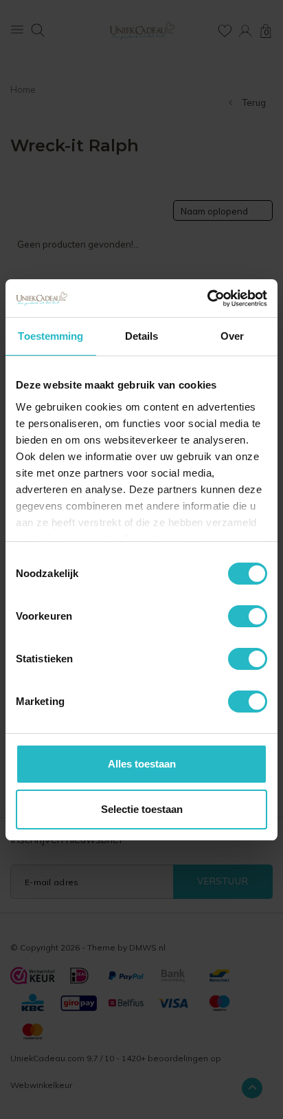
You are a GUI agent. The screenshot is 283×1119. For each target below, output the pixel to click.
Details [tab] (142, 336)
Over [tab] (232, 336)
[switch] (247, 616)
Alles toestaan (142, 764)
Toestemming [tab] (50, 336)
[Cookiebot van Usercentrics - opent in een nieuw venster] (207, 298)
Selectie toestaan (142, 809)
